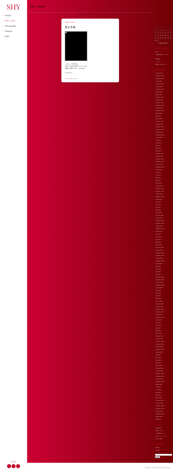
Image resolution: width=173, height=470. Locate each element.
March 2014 (159, 118)
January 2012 (159, 185)
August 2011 (159, 199)
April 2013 (158, 148)
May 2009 (158, 271)
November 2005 (160, 376)
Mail (7, 36)
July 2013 (158, 140)
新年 (157, 51)
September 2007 (160, 317)
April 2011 (158, 210)
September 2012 (160, 167)
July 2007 (158, 322)
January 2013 (159, 156)
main (93, 14)
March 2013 (159, 150)
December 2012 (160, 159)
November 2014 (160, 105)
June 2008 (158, 293)
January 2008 (159, 306)
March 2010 (159, 244)
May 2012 (158, 177)
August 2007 (159, 319)
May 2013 (158, 145)
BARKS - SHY (159, 430)
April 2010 (158, 242)
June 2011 (158, 204)
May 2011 (158, 207)
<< (158, 43)
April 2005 (158, 395)
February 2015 (159, 97)
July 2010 (158, 234)
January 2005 (159, 403)
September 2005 (160, 381)
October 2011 (159, 193)
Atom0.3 (158, 450)
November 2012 (160, 161)
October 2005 (159, 379)
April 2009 (158, 274)
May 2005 (158, 392)
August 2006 (159, 352)
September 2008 (160, 285)
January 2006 (159, 370)
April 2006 (158, 362)
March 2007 (159, 333)
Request (8, 31)
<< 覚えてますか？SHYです (84, 14)
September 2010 (160, 228)
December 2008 (160, 277)
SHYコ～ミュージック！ (162, 436)
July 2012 (158, 172)
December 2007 (160, 309)
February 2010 (159, 247)
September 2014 (160, 110)
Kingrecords (159, 428)
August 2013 (159, 137)
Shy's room (10, 21)
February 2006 (159, 368)
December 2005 (160, 373)
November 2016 (160, 78)
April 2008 (158, 298)
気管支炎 (158, 59)
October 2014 (159, 108)
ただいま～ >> (99, 14)
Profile (8, 15)
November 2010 (160, 223)
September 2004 (160, 413)
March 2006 (159, 365)
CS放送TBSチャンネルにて (162, 54)
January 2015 (159, 99)
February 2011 (159, 215)
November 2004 (160, 408)
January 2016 (159, 86)
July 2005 (158, 387)
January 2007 (159, 338)
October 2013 (159, 132)
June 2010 (158, 236)
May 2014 (158, 116)
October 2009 (159, 258)
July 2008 (158, 290)
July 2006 (158, 354)
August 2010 (159, 231)
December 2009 (160, 252)
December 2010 (160, 220)
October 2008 (159, 282)
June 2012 (158, 175)
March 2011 (159, 212)
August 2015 (159, 91)
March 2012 (159, 183)
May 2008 (158, 295)
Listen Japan (159, 438)
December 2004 (160, 405)
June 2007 (158, 325)
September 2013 (160, 134)
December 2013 (160, 126)
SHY (13, 6)
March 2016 (159, 81)
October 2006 (159, 346)
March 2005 (159, 397)
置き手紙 (70, 27)
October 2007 (159, 314)
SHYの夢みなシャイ (161, 433)
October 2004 (159, 411)
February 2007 (159, 336)
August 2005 (159, 384)
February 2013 (159, 153)
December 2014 (160, 102)
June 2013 (158, 142)
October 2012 (159, 164)
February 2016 (159, 83)
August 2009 (159, 263)
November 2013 (160, 129)
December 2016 (160, 75)
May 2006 (158, 360)
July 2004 (158, 419)
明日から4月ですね (160, 64)
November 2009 (160, 255)
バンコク (158, 61)
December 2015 (160, 89)
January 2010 (159, 250)
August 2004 (159, 416)
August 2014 (159, 113)
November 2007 (160, 311)
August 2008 (159, 287)
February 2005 (159, 400)
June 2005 (158, 389)
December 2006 (160, 341)
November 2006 (160, 344)
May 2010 (158, 239)
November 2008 (160, 279)
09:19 (75, 78)
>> (167, 43)
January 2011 (159, 218)
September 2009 (160, 260)
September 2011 (160, 196)
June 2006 (158, 357)
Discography (10, 26)
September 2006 (160, 349)
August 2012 (159, 169)
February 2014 (159, 121)
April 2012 (158, 180)
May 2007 (158, 328)
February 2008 (159, 303)
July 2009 (158, 266)
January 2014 (159, 124)
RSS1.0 (158, 447)
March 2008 (159, 301)
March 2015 (159, 94)
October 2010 (159, 226)
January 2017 (159, 73)
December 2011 (160, 188)
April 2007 (158, 330)
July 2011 (158, 201)
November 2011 (160, 191)
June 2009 (158, 268)
